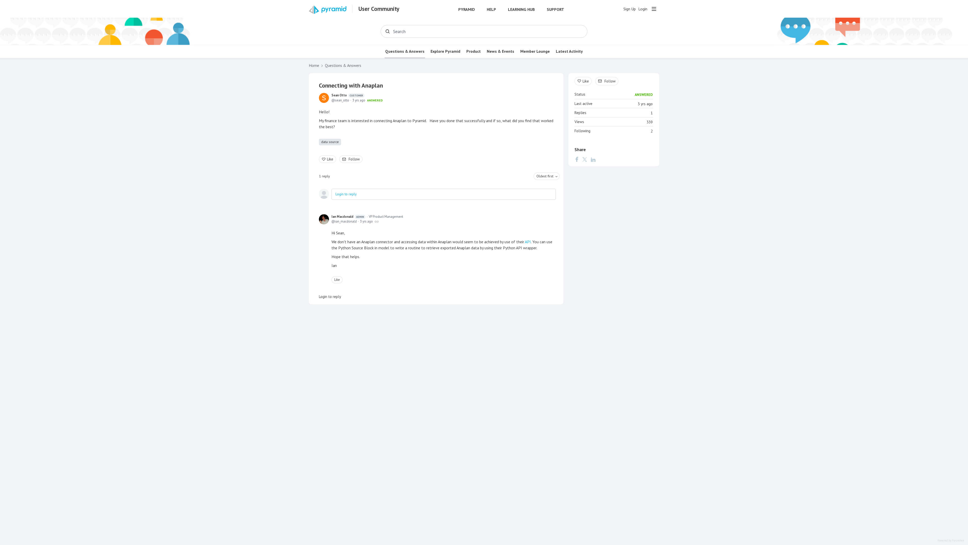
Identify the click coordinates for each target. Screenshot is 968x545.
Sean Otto (347, 95)
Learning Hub (521, 9)
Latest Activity (569, 51)
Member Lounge (535, 51)
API (528, 241)
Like (330, 159)
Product (473, 51)
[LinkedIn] (593, 159)
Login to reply (346, 194)
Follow (354, 159)
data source (330, 142)
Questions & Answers (405, 51)
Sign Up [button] (629, 9)
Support (555, 9)
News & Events (500, 51)
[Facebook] (576, 159)
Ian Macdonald (347, 216)
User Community (378, 8)
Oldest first (544, 176)
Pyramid (466, 9)
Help (491, 9)
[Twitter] (585, 159)
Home (314, 65)
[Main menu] (653, 8)
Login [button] (642, 9)
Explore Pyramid (445, 51)
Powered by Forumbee (950, 540)
